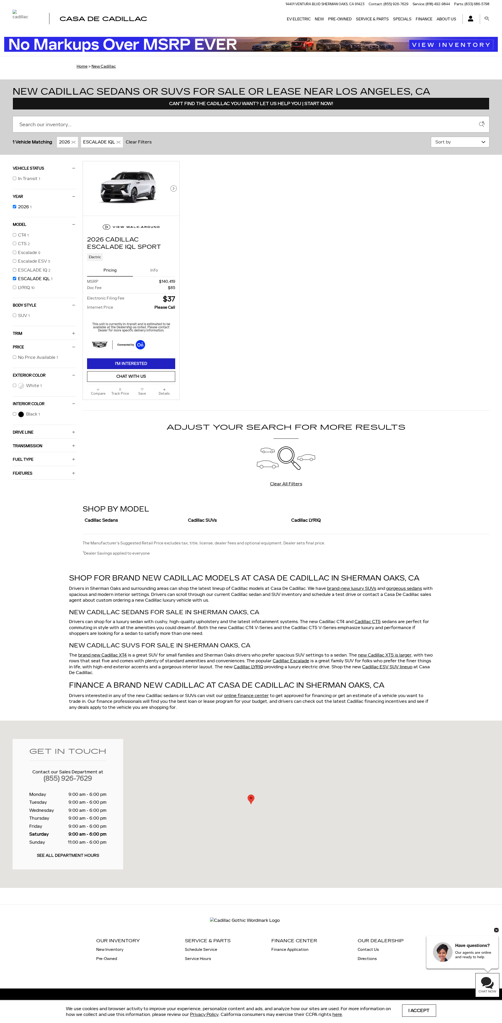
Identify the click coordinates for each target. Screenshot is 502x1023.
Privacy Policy (204, 1014)
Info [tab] (154, 270)
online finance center (246, 695)
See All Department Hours (68, 856)
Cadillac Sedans (101, 520)
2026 (64, 142)
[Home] (26, 19)
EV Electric (299, 18)
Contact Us (368, 949)
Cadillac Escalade (291, 661)
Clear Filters (139, 142)
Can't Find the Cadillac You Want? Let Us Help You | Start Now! (251, 103)
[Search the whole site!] (486, 19)
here (337, 1014)
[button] (131, 257)
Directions (367, 958)
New (319, 18)
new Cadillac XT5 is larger (385, 655)
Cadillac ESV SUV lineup (387, 667)
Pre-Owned (340, 18)
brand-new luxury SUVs (351, 588)
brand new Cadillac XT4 (102, 655)
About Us (446, 18)
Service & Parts (372, 18)
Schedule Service (201, 949)
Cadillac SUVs (202, 520)
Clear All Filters (286, 484)
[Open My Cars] (469, 19)
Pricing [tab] (110, 270)
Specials (402, 18)
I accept (419, 1010)
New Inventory (109, 949)
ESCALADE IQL (99, 142)
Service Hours (198, 958)
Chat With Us (131, 376)
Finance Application (290, 949)
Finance (424, 18)
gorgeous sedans (404, 588)
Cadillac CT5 (368, 621)
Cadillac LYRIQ (306, 520)
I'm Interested (131, 363)
